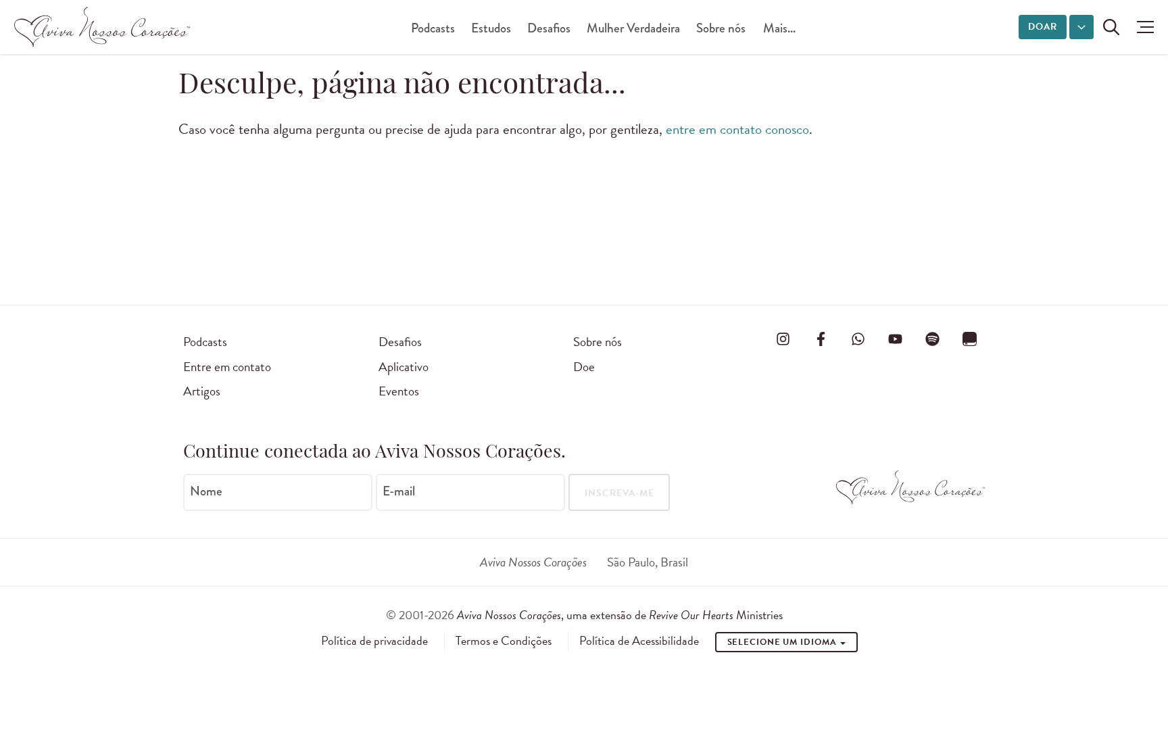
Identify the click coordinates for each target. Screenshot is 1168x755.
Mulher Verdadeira (633, 28)
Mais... (779, 28)
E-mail (399, 491)
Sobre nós (721, 28)
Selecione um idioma (783, 642)
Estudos (491, 28)
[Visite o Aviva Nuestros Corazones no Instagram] (783, 339)
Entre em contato (227, 366)
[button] (1142, 27)
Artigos (201, 391)
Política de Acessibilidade (639, 641)
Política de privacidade (374, 641)
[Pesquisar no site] (1111, 27)
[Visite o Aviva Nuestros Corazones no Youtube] (895, 339)
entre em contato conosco (737, 129)
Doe (584, 366)
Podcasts (433, 28)
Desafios (548, 28)
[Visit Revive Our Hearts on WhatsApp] (858, 339)
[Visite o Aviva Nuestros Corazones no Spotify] (933, 339)
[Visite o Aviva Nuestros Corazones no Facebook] (820, 339)
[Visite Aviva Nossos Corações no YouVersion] (970, 339)
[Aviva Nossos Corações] (102, 27)
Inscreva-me (619, 493)
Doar (1042, 27)
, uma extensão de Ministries (620, 615)
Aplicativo (404, 366)
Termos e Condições (504, 641)
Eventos (399, 391)
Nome (206, 491)
